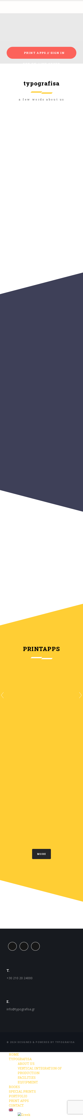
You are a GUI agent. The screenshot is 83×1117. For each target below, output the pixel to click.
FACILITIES (27, 1077)
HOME (14, 1054)
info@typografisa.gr (21, 1009)
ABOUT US (26, 1064)
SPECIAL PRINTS (22, 1091)
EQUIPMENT (28, 1082)
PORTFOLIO (18, 1096)
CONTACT (16, 1105)
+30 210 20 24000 (20, 978)
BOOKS (14, 1087)
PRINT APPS (19, 1101)
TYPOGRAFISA (20, 1059)
